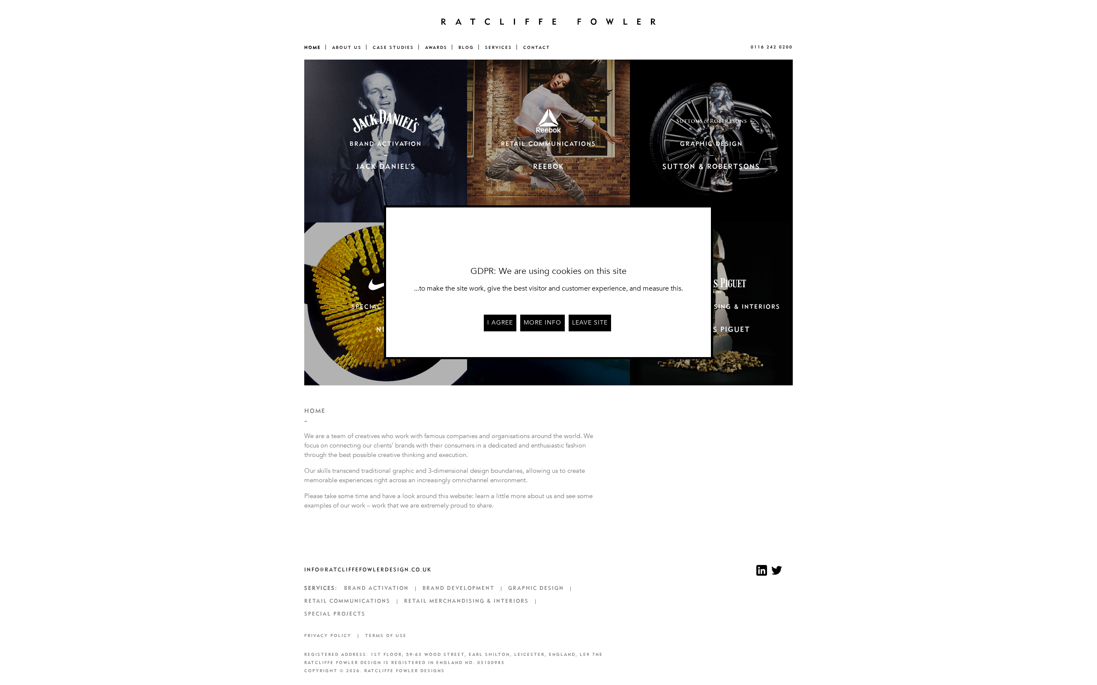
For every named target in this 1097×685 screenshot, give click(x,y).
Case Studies (393, 48)
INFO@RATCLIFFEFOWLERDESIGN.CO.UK (368, 570)
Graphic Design (536, 588)
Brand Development (459, 588)
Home (312, 48)
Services (498, 48)
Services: (320, 588)
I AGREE (500, 322)
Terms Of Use (386, 636)
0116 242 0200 (772, 47)
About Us (347, 48)
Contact (536, 48)
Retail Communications (347, 601)
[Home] (548, 21)
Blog (466, 48)
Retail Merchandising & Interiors (466, 601)
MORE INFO (542, 322)
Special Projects (335, 614)
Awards (436, 48)
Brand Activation (376, 588)
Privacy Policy (327, 636)
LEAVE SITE (590, 322)
